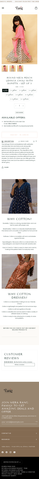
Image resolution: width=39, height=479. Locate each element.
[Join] (35, 421)
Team (25, 468)
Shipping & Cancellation (11, 472)
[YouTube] (14, 452)
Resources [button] (6, 439)
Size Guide (19, 112)
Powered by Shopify (9, 476)
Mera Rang (7, 466)
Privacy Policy (7, 474)
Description (9, 141)
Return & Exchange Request (12, 468)
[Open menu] (5, 8)
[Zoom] (5, 60)
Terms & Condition (28, 472)
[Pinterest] (6, 452)
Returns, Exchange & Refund (12, 470)
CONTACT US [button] (6, 433)
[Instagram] (10, 452)
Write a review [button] (19, 365)
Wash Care (25, 141)
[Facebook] (3, 452)
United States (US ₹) (11, 462)
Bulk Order (18, 474)
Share (6, 167)
